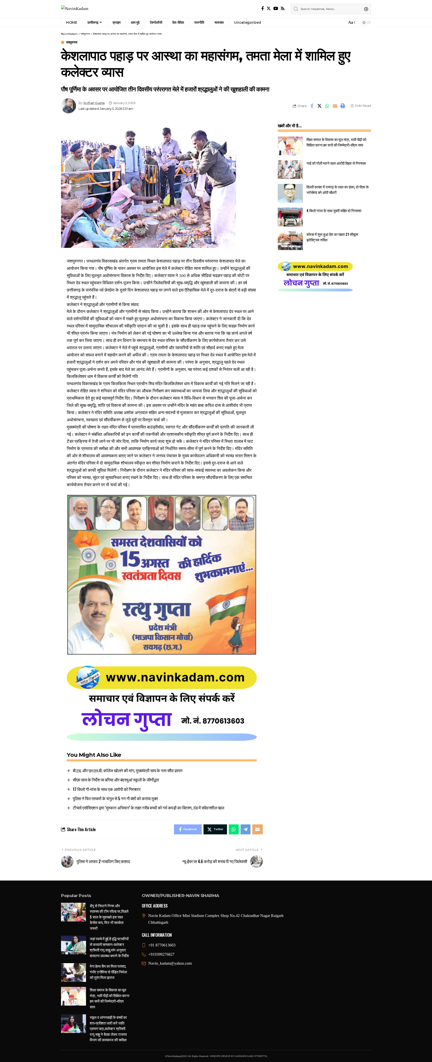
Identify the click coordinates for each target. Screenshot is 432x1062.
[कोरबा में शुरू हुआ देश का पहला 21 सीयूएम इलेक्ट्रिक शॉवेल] (290, 240)
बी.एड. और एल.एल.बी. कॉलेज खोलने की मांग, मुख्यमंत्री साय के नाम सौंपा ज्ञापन (127, 770)
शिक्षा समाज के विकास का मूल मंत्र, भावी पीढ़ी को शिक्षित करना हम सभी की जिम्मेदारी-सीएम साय (336, 142)
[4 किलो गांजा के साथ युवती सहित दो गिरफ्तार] (290, 217)
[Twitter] (268, 8)
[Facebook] (262, 8)
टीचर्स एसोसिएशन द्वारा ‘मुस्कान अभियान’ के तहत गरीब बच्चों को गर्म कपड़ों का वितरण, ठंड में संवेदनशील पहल (148, 807)
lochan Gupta (94, 103)
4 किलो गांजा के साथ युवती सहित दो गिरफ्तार (334, 210)
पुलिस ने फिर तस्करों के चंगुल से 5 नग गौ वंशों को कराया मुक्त (115, 798)
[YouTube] (275, 8)
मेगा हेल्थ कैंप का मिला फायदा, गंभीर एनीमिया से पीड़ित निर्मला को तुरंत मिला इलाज (108, 971)
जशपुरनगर (72, 42)
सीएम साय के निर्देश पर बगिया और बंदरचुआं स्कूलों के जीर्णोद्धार (116, 779)
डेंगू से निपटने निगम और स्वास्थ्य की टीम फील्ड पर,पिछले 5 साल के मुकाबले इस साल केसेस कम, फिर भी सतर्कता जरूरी (109, 917)
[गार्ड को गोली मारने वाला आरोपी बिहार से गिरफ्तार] (290, 169)
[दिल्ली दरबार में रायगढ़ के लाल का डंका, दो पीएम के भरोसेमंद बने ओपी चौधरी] (290, 193)
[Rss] (282, 8)
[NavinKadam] (74, 9)
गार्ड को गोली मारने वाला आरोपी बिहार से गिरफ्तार (336, 163)
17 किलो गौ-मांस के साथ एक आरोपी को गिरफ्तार (106, 789)
